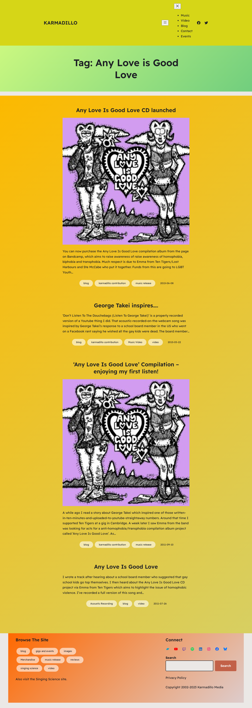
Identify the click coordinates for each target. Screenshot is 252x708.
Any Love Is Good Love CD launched (126, 110)
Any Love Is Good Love (126, 566)
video (155, 342)
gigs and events (45, 651)
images (68, 651)
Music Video (135, 342)
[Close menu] (177, 6)
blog (86, 283)
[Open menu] (165, 23)
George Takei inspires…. (126, 305)
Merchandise (28, 659)
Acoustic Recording (101, 603)
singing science (29, 668)
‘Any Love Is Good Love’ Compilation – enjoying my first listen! (126, 368)
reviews (74, 659)
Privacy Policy (176, 678)
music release (143, 283)
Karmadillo (60, 23)
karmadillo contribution (112, 283)
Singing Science (48, 679)
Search (171, 658)
